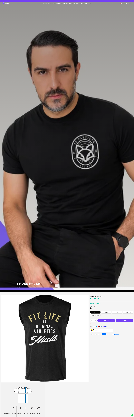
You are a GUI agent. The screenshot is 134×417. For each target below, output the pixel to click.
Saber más (95, 330)
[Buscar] (126, 3)
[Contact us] (132, 415)
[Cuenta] (128, 3)
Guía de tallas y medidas (96, 303)
